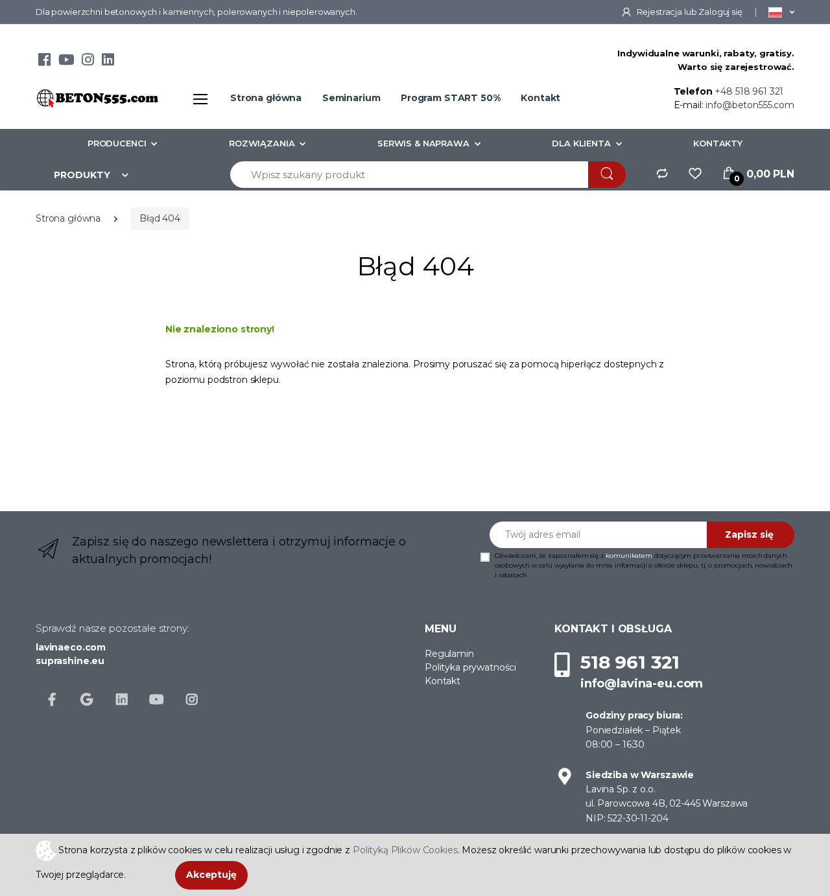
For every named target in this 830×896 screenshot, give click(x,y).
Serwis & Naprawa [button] (423, 143)
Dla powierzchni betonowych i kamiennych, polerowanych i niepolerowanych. (196, 11)
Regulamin (449, 654)
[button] (781, 11)
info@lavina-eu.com (641, 683)
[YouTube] (66, 61)
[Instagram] (88, 61)
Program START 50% (451, 98)
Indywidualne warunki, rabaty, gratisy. (705, 53)
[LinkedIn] (108, 61)
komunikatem (629, 555)
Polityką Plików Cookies (405, 849)
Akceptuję (211, 874)
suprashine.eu (70, 661)
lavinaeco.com (71, 647)
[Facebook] (44, 61)
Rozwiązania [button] (261, 143)
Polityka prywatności (470, 667)
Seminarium (351, 98)
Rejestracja (659, 11)
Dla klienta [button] (581, 143)
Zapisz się (749, 534)
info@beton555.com (750, 105)
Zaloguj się (720, 11)
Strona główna (266, 98)
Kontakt (540, 98)
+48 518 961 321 (749, 91)
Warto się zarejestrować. (736, 67)
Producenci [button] (117, 143)
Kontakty (717, 143)
